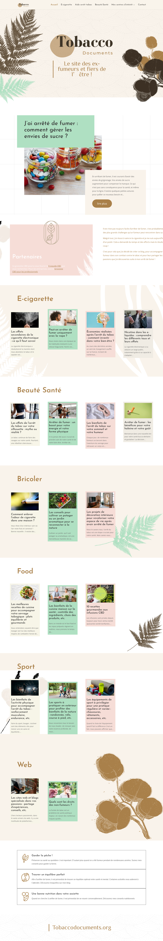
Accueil (54, 5)
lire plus (102, 203)
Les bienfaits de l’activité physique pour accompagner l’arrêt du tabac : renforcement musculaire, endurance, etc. (23, 709)
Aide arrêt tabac (83, 5)
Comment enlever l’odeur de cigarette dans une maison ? (23, 517)
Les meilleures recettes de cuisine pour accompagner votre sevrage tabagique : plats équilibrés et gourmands (23, 613)
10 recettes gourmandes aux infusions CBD (97, 609)
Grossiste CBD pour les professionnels (37, 270)
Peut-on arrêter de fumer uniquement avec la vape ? (60, 333)
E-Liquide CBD (54, 266)
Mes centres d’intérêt (122, 5)
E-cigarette (66, 5)
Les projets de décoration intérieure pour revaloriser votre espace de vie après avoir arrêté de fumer (100, 518)
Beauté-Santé (101, 5)
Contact (142, 5)
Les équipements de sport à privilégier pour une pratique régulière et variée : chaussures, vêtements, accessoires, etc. (99, 709)
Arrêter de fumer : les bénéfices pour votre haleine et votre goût (137, 425)
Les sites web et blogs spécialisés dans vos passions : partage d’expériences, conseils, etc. (24, 804)
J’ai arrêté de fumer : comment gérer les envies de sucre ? (51, 130)
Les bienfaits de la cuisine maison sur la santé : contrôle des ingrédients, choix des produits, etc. (62, 612)
